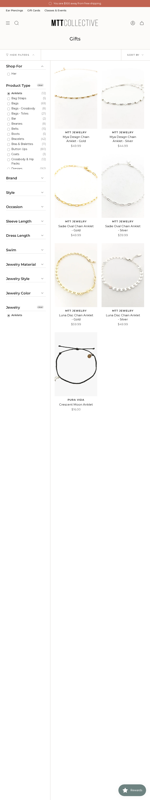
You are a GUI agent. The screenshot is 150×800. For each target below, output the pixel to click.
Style (10, 192)
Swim (11, 250)
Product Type (18, 85)
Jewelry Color (18, 293)
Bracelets (17, 139)
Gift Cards (33, 10)
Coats (15, 154)
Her (13, 73)
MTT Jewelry (76, 132)
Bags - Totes (19, 113)
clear (40, 85)
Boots (15, 134)
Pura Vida (76, 399)
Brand (11, 178)
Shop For (14, 66)
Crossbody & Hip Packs (22, 161)
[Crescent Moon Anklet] (76, 364)
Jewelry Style (17, 279)
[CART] (141, 22)
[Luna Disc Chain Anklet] (76, 275)
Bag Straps (18, 98)
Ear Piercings (14, 10)
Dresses (16, 168)
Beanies (16, 123)
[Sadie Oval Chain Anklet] (76, 186)
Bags (14, 103)
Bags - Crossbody (23, 108)
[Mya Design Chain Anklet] (76, 97)
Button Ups (19, 149)
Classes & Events (55, 10)
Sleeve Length (18, 221)
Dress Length (18, 235)
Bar (13, 118)
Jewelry (13, 307)
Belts (14, 129)
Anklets (16, 93)
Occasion (14, 207)
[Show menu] (8, 22)
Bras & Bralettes (22, 144)
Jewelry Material (21, 264)
